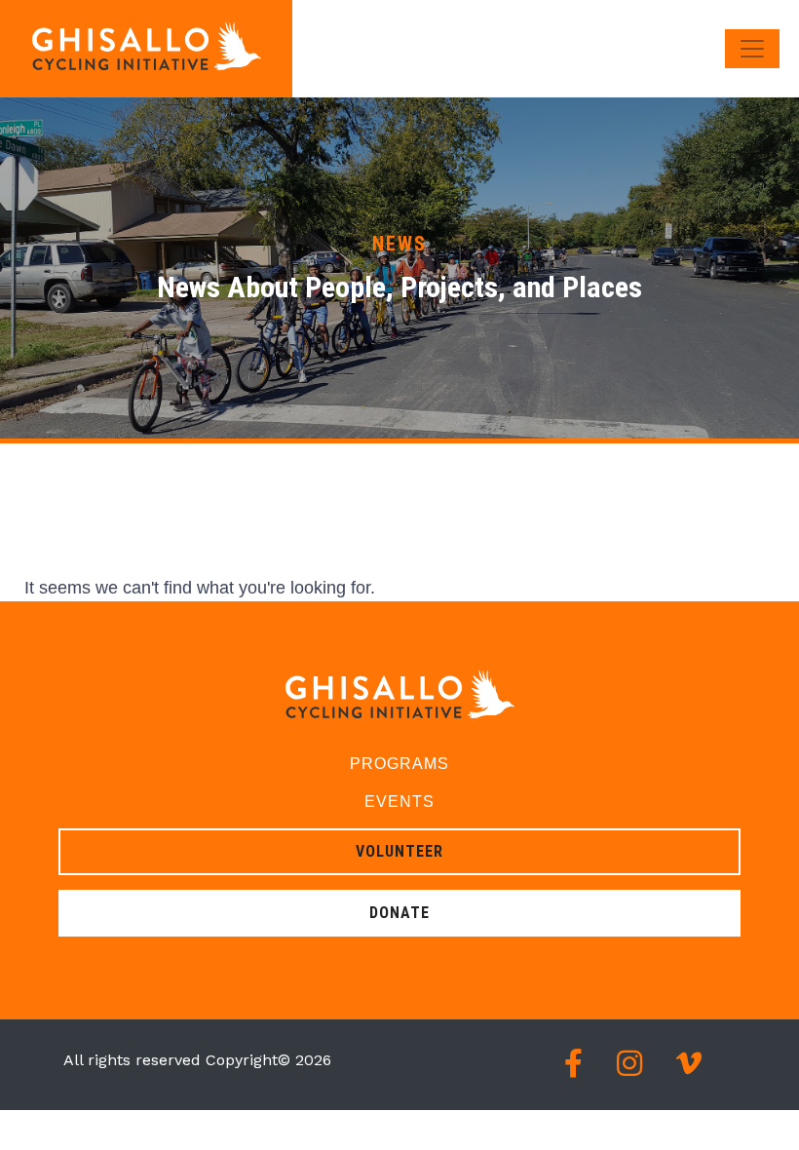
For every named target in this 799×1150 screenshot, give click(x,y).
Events (399, 801)
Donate (399, 912)
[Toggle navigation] (752, 48)
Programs (399, 763)
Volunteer (399, 851)
